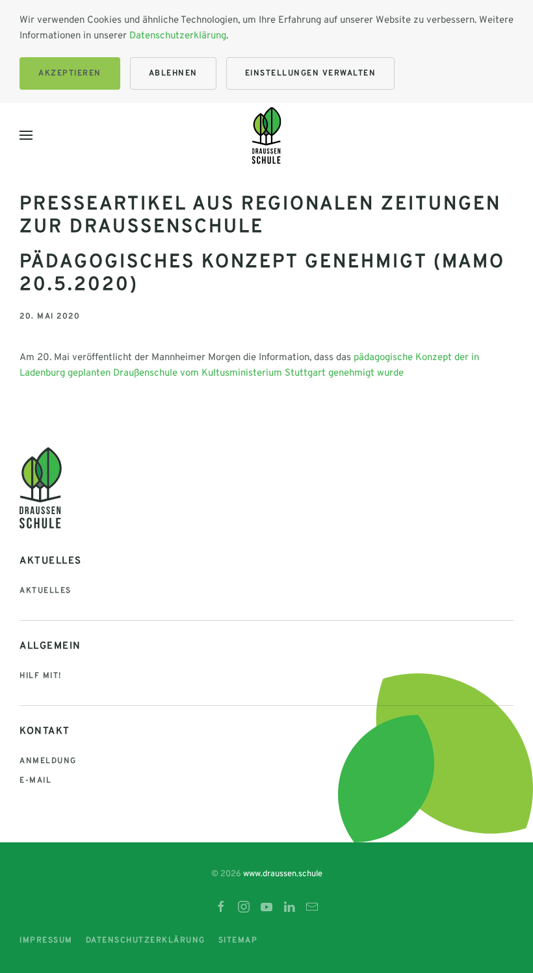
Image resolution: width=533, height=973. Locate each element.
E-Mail (35, 780)
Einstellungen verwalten (310, 73)
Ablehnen (173, 73)
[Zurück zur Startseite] (266, 135)
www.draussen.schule (282, 874)
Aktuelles (46, 591)
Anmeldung (48, 761)
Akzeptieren (69, 73)
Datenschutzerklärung (177, 36)
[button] (26, 135)
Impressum (46, 940)
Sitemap (238, 940)
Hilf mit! (41, 676)
